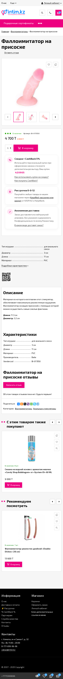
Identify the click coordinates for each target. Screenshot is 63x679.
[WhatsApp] (31, 404)
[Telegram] (37, 404)
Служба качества (9, 619)
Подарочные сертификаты (19, 23)
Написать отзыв (14, 385)
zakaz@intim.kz (8, 650)
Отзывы (5, 626)
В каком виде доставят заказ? (29, 225)
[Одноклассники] (21, 404)
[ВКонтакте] (18, 404)
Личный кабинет (39, 608)
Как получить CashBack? (26, 180)
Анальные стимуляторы (44, 408)
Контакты (6, 622)
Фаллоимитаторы (23, 408)
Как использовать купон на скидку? (32, 177)
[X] (25, 404)
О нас (4, 601)
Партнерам (6, 615)
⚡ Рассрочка (7, 608)
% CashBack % (8, 612)
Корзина (36, 601)
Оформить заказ (39, 605)
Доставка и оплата (10, 605)
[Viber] (28, 404)
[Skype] (34, 404)
